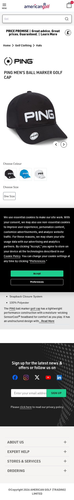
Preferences (37, 282)
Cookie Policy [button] (12, 256)
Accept (37, 273)
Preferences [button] (37, 261)
